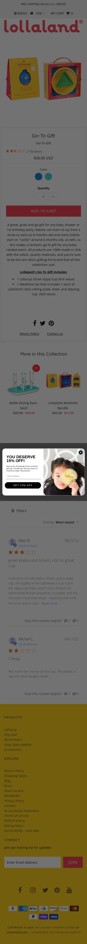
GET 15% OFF (23, 485)
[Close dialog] (81, 452)
